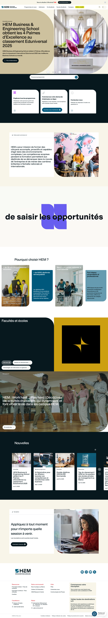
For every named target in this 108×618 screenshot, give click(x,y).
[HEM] (9, 7)
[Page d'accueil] (23, 577)
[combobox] (54, 77)
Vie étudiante (50, 7)
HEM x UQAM (80, 7)
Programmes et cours (30, 7)
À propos (71, 7)
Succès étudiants (61, 7)
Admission (42, 7)
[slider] (32, 241)
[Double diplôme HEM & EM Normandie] (64, 471)
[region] (54, 216)
